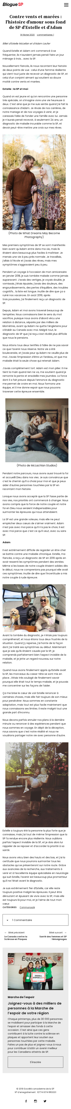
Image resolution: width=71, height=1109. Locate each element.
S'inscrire (35, 1062)
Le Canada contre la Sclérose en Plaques (15, 936)
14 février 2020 (27, 34)
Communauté (27, 907)
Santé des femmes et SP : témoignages (53, 936)
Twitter (45, 1101)
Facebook (26, 1101)
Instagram (35, 1101)
